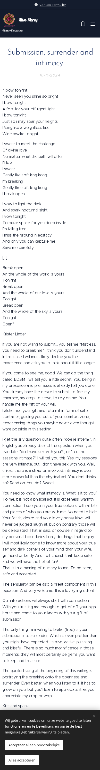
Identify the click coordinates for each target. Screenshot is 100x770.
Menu (93, 24)
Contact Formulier (53, 4)
